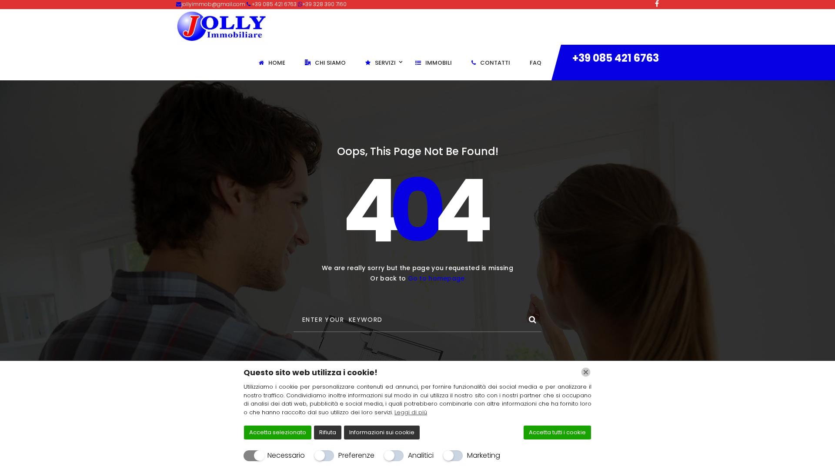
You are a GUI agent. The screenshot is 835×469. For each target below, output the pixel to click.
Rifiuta (327, 432)
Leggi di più (410, 412)
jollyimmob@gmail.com (214, 4)
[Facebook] (657, 3)
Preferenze (356, 455)
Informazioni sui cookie (381, 432)
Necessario (286, 455)
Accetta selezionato (277, 432)
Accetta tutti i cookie (557, 432)
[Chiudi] (585, 372)
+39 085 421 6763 (615, 58)
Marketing (483, 455)
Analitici (421, 455)
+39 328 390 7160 (324, 4)
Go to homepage (436, 278)
